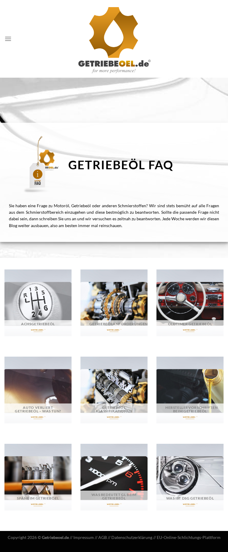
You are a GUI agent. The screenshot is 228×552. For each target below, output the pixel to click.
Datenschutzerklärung (131, 537)
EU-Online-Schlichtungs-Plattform (189, 537)
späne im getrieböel (38, 498)
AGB (102, 537)
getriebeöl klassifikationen (114, 409)
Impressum (83, 537)
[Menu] (8, 38)
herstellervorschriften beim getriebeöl (191, 409)
